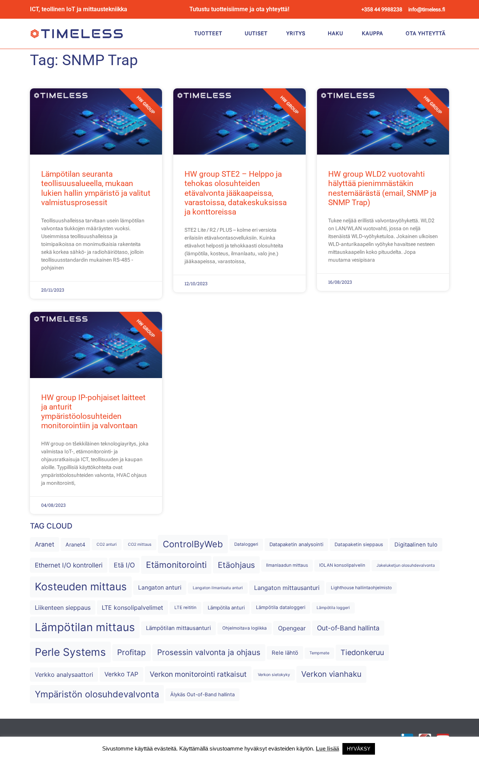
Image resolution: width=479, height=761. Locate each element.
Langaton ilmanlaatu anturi (218, 587)
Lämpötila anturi (226, 608)
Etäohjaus (236, 565)
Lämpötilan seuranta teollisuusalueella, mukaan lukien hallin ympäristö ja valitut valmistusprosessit (95, 188)
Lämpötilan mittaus (85, 627)
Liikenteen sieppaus (63, 607)
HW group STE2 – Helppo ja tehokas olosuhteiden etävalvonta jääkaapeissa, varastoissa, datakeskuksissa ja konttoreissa (235, 193)
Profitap (131, 652)
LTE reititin (185, 607)
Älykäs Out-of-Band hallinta (202, 694)
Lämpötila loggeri (333, 607)
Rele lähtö (285, 652)
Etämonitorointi (176, 565)
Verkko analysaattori (64, 674)
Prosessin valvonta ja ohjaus (208, 652)
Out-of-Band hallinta (348, 628)
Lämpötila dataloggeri (280, 607)
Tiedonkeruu (362, 652)
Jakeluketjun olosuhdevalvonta (405, 565)
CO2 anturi (107, 544)
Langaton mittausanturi (287, 587)
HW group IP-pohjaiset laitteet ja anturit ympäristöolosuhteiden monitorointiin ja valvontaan (93, 411)
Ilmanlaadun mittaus (287, 565)
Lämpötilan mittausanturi (178, 628)
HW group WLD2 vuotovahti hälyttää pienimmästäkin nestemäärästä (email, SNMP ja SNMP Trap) (382, 188)
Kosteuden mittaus (81, 586)
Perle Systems (70, 652)
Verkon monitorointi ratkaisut (198, 674)
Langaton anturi (159, 587)
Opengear (292, 628)
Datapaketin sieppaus (359, 544)
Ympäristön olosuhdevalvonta (97, 694)
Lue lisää (327, 748)
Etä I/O (124, 565)
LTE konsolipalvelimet (132, 607)
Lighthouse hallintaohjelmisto (361, 587)
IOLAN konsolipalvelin (342, 565)
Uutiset (256, 33)
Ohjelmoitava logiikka (244, 628)
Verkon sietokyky (274, 674)
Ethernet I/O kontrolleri (69, 565)
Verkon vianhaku (331, 674)
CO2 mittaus (140, 544)
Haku (335, 33)
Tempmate (319, 653)
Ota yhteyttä (426, 33)
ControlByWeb (193, 544)
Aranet (44, 544)
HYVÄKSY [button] (358, 749)
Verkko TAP (121, 674)
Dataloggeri (246, 544)
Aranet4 (75, 544)
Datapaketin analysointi (296, 544)
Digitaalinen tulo (415, 544)
